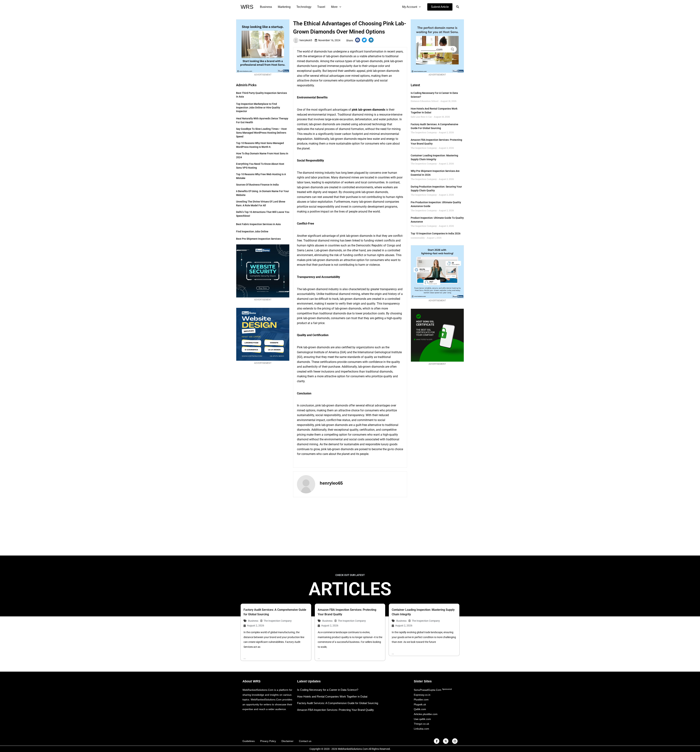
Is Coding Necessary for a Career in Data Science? (327, 689)
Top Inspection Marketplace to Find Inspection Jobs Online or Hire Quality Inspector (258, 107)
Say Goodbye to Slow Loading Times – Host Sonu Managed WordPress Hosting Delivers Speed (261, 132)
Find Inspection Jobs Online (252, 231)
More (334, 6)
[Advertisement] (350, 526)
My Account (409, 6)
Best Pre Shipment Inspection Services (258, 238)
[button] (439, 7)
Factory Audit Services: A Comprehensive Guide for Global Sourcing (337, 703)
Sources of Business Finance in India (257, 184)
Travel (321, 6)
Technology (303, 6)
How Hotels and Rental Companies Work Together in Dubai (332, 696)
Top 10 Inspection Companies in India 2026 (435, 233)
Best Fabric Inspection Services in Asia (258, 224)
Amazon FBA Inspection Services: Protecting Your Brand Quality (335, 709)
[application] (339, 7)
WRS (247, 7)
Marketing (284, 6)
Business (266, 6)
